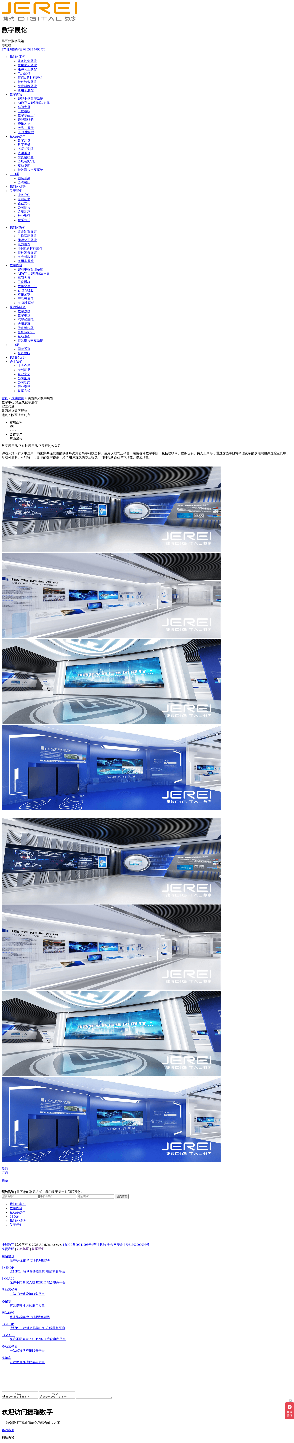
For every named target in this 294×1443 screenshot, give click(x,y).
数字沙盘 (24, 140)
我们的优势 (18, 186)
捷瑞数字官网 (16, 49)
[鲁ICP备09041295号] (78, 1244)
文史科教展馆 (27, 86)
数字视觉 (24, 144)
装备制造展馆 (27, 61)
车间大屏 (24, 107)
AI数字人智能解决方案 (34, 103)
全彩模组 (24, 182)
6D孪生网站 (26, 132)
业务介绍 (24, 195)
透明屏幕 (24, 153)
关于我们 (16, 190)
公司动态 (24, 211)
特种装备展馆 (27, 82)
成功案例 (17, 398)
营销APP (24, 123)
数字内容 (16, 94)
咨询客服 (8, 1430)
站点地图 (23, 1249)
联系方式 (24, 220)
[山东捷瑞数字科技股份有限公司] (42, 20)
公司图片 (24, 207)
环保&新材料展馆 (30, 77)
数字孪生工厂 (27, 115)
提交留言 (122, 1196)
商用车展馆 (26, 90)
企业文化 (24, 203)
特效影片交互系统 (30, 170)
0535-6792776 (36, 49)
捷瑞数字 (8, 1244)
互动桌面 (24, 165)
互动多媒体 (18, 136)
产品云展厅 (26, 128)
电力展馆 (24, 73)
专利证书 (24, 199)
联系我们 (38, 1249)
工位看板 (24, 111)
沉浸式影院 (26, 149)
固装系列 (24, 178)
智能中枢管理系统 (30, 98)
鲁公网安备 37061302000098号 (128, 1244)
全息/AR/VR (26, 161)
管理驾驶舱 (26, 119)
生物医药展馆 (27, 65)
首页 (5, 398)
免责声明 (8, 1249)
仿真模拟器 (26, 157)
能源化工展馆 (27, 69)
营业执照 (99, 1244)
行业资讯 (24, 216)
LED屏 (14, 174)
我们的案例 (18, 56)
